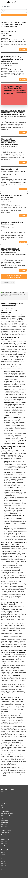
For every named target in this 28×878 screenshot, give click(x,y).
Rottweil (4, 148)
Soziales (3, 854)
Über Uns (4, 846)
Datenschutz (4, 803)
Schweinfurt (5, 227)
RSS (2, 805)
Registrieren (4, 824)
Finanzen (3, 859)
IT (1, 867)
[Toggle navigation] (25, 2)
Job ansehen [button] (23, 49)
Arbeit (2, 870)
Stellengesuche (5, 832)
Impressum (4, 799)
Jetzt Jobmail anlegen (8, 282)
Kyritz (4, 201)
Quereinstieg (6, 684)
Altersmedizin (8, 24)
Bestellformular (5, 839)
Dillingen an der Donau (8, 118)
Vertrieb (3, 852)
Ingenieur (3, 865)
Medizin (3, 861)
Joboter (3, 872)
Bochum (4, 65)
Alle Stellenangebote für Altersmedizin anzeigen (14, 276)
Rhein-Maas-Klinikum (8, 256)
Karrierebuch (4, 826)
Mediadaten (4, 841)
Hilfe (2, 807)
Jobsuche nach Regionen (7, 815)
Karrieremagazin (5, 820)
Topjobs (3, 818)
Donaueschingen (6, 174)
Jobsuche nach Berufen (7, 813)
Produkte (3, 837)
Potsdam (4, 35)
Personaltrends (5, 834)
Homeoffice (4, 856)
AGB (2, 801)
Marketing (3, 863)
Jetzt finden (14, 15)
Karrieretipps (4, 822)
